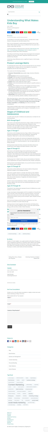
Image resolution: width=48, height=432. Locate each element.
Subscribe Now (24, 220)
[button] (24, 211)
